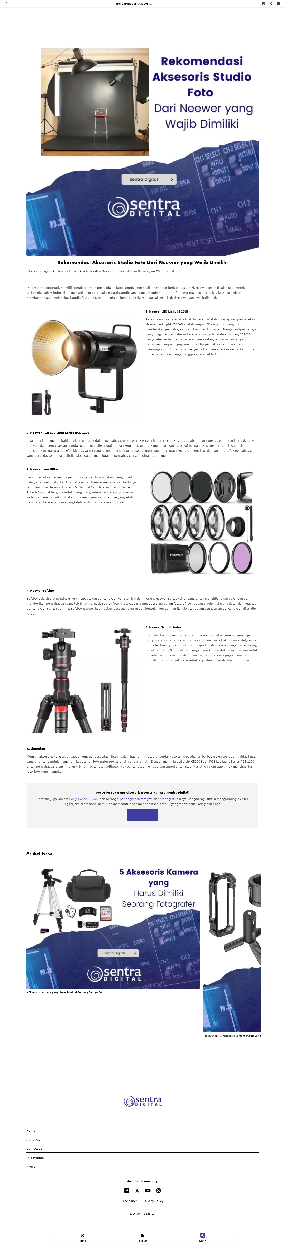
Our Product (35, 1158)
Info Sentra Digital (39, 271)
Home (30, 1130)
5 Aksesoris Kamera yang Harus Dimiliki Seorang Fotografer (64, 992)
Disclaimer (129, 1201)
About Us (33, 1139)
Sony (73, 799)
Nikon (94, 799)
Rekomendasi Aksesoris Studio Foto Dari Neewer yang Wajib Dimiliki (128, 271)
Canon (83, 799)
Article (31, 1167)
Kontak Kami (142, 815)
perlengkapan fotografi (136, 799)
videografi (168, 799)
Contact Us (34, 1148)
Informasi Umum (66, 271)
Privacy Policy (153, 1201)
